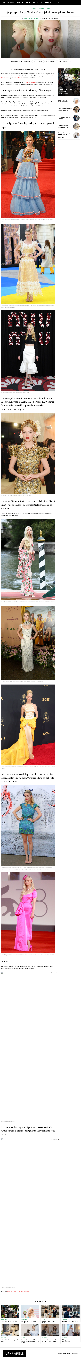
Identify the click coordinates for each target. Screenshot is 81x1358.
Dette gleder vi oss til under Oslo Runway (70, 1340)
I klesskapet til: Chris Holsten (70, 1321)
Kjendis (41, 8)
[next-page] (76, 71)
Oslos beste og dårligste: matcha (63, 100)
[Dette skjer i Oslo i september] (69, 82)
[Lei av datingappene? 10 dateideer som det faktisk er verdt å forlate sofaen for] (50, 1330)
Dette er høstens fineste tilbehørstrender (65, 109)
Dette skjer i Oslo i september (66, 90)
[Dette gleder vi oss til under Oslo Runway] (71, 1330)
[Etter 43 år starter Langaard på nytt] (76, 126)
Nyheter (4, 1319)
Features (33, 8)
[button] (58, 2)
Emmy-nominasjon (31, 82)
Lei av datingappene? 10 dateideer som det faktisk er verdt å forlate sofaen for (49, 1341)
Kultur (48, 8)
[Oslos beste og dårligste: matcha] (76, 101)
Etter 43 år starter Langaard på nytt (63, 126)
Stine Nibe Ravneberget (31, 18)
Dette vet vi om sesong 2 (18, 1291)
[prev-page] (72, 71)
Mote (43, 1319)
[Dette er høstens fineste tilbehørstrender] (76, 109)
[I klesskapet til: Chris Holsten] (76, 118)
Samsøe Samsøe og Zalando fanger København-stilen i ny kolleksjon (64, 135)
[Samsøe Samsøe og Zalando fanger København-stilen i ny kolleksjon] (76, 135)
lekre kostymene (18, 78)
